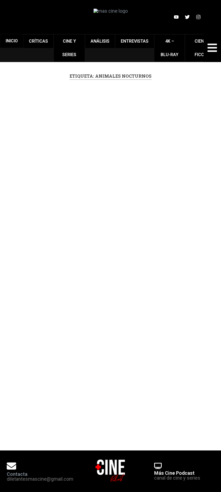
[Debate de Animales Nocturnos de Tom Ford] (58, 163)
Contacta (17, 474)
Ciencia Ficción (203, 48)
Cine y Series (69, 48)
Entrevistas (135, 41)
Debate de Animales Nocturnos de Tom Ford (55, 121)
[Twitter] (187, 17)
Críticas (38, 41)
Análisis (100, 41)
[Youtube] (176, 17)
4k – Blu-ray (169, 48)
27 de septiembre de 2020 (50, 421)
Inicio (12, 40)
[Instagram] (198, 17)
